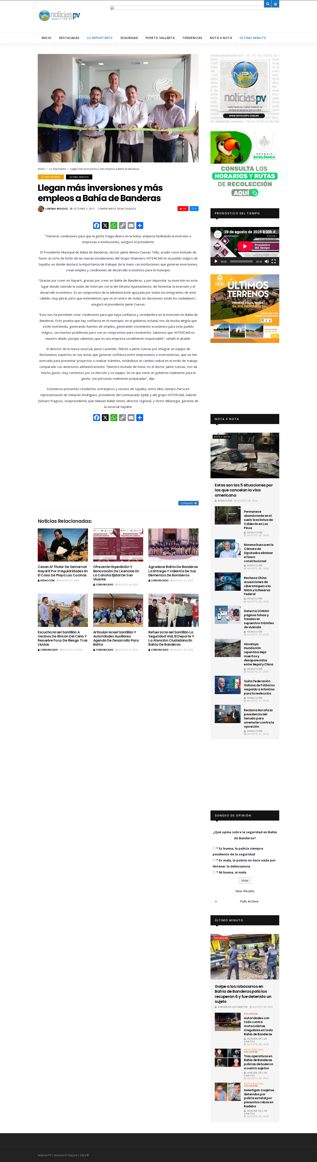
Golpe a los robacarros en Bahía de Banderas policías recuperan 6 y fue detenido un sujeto (243, 994)
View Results (244, 891)
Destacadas (69, 38)
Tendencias (192, 38)
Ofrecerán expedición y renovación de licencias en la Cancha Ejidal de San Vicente (116, 573)
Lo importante (100, 38)
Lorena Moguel (56, 208)
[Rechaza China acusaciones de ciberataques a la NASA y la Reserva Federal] (228, 582)
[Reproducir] (216, 261)
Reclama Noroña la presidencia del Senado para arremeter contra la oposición (259, 718)
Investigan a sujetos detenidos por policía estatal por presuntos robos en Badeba (259, 1098)
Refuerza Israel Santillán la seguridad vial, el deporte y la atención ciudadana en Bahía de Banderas (171, 638)
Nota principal (254, 1050)
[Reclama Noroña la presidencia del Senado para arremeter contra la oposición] (228, 714)
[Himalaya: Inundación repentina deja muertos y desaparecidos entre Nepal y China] (228, 648)
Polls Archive (249, 901)
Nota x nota (221, 38)
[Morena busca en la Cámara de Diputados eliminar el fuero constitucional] (228, 548)
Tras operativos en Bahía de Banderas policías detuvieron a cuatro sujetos (258, 1062)
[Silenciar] (267, 261)
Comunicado (104, 584)
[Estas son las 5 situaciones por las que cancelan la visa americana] (244, 455)
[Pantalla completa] (273, 261)
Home (41, 168)
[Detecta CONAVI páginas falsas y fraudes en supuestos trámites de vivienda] (228, 615)
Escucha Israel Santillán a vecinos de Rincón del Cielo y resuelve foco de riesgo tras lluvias (63, 638)
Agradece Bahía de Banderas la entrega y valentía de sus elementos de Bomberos (173, 570)
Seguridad (129, 38)
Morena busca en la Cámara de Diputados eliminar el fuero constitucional (258, 553)
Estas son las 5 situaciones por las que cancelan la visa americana (244, 490)
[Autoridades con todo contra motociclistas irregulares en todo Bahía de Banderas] (228, 1022)
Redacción (47, 580)
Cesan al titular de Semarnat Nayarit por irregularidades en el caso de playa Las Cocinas (63, 570)
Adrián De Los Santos (233, 1006)
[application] (244, 246)
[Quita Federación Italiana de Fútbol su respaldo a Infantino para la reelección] (228, 685)
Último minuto (253, 38)
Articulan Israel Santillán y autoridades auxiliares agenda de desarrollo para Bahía (116, 638)
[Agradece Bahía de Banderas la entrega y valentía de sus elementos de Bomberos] (173, 545)
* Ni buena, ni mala (231, 872)
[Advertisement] (118, 461)
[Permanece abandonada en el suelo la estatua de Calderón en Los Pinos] (228, 515)
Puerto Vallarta (160, 38)
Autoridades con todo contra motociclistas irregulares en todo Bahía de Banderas (258, 1026)
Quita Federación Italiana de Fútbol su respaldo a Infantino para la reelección (259, 687)
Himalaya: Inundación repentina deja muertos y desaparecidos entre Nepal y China (258, 654)
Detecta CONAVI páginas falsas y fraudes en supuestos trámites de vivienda (259, 619)
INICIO (47, 38)
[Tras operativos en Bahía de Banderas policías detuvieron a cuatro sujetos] (228, 1058)
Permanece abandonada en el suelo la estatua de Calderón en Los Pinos (258, 519)
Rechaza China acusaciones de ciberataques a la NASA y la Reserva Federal (257, 586)
